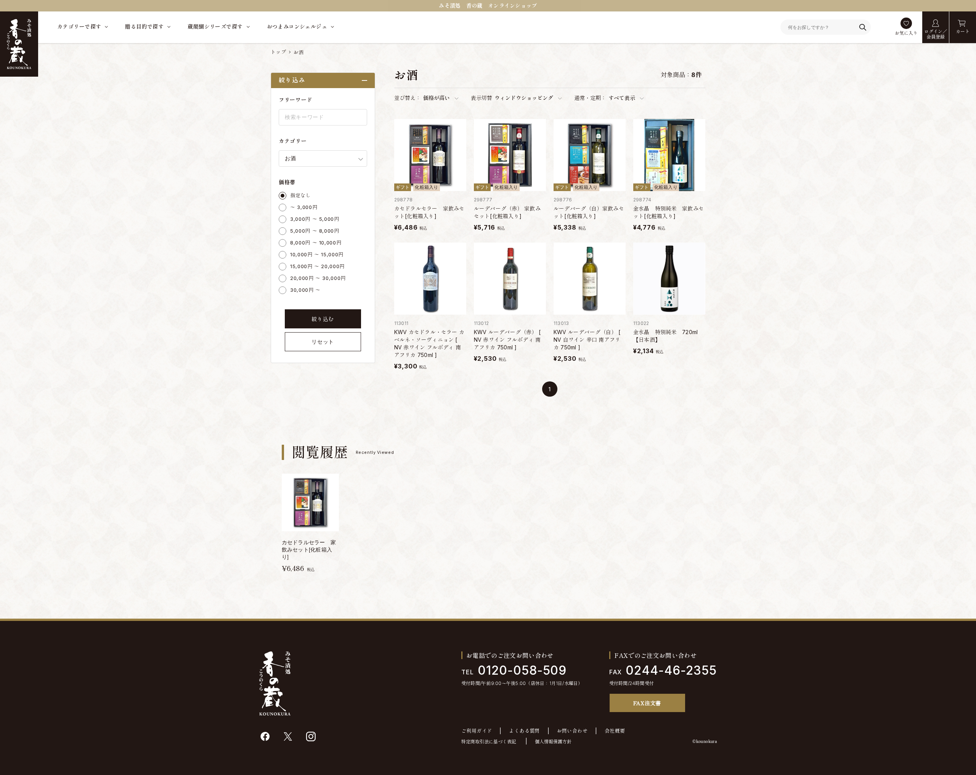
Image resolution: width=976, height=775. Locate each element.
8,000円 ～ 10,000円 (315, 243)
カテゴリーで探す (79, 26)
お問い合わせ (572, 730)
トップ (278, 52)
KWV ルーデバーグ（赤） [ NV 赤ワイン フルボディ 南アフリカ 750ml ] (507, 340)
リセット (322, 342)
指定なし (300, 195)
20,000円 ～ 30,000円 (318, 278)
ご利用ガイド (476, 730)
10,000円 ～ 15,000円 (317, 254)
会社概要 (615, 730)
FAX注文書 (647, 703)
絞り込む (322, 319)
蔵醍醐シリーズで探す (215, 26)
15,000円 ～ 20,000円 (317, 266)
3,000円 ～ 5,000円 (314, 219)
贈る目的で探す (144, 26)
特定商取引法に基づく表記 (488, 741)
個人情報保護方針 (553, 741)
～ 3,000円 (303, 207)
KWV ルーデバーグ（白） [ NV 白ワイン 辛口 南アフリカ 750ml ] (587, 340)
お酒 (299, 52)
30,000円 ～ (305, 290)
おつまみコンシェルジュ (297, 26)
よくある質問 (524, 730)
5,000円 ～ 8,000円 (314, 231)
